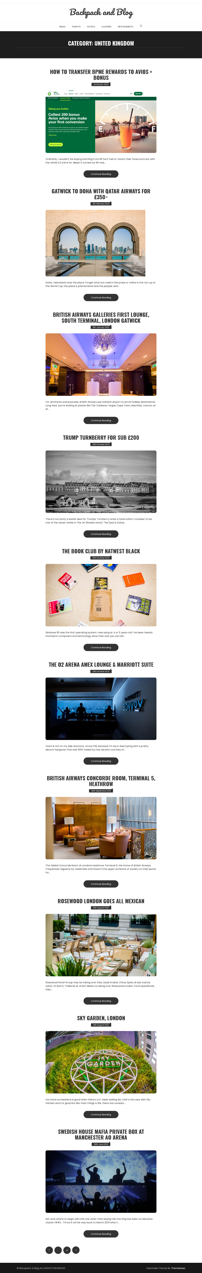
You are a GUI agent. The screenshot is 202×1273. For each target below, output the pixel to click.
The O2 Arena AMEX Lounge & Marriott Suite (101, 664)
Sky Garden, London (101, 1018)
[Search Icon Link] (141, 26)
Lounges (106, 26)
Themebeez (178, 1268)
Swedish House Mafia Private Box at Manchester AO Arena (101, 1134)
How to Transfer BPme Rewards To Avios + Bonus (101, 74)
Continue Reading (101, 174)
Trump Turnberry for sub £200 (101, 437)
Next (76, 1250)
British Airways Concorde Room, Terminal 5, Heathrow (101, 781)
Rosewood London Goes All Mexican (101, 901)
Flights (76, 26)
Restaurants (125, 26)
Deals (62, 26)
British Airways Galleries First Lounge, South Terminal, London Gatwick (101, 317)
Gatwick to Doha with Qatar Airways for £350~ (101, 194)
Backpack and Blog (101, 12)
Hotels (91, 26)
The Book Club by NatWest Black (101, 551)
